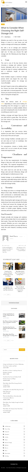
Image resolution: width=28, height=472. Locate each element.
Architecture (8, 426)
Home (3, 24)
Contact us (14, 464)
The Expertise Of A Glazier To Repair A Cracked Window (20, 249)
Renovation (7, 453)
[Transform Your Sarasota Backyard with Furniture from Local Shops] (8, 266)
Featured (7, 431)
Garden (6, 437)
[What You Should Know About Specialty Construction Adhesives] (20, 281)
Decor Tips (7, 429)
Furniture (7, 434)
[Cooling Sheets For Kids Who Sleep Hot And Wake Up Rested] (8, 281)
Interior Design (8, 442)
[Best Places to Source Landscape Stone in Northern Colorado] (22, 322)
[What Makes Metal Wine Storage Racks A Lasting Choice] (20, 266)
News (6, 450)
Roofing (7, 456)
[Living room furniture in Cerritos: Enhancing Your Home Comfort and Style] (22, 315)
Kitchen (6, 445)
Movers (6, 448)
